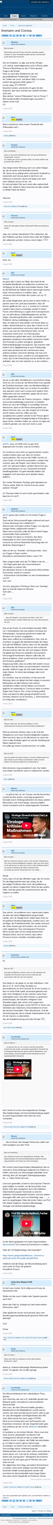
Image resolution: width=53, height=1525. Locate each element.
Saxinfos (44, 16)
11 (20, 35)
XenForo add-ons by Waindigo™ (19, 1522)
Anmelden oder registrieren (40, 2)
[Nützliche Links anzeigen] (50, 1507)
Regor (6, 779)
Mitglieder (33, 16)
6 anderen (39, 1337)
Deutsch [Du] (5, 1515)
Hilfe (50, 1515)
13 (27, 35)
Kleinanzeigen (26, 19)
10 (17, 35)
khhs (5, 1337)
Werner (14, 788)
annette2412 (29, 1337)
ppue (5, 1027)
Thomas (14, 216)
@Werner (33, 1427)
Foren (14, 16)
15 (34, 35)
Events (23, 16)
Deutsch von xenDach (29, 1520)
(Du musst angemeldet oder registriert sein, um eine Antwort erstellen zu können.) (26, 1497)
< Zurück (5, 35)
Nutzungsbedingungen (20, 1518)
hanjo (13, 1349)
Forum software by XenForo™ (11, 1520)
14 (30, 35)
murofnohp (15, 1037)
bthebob (14, 42)
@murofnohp (8, 1244)
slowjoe (6, 135)
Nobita (49, 1511)
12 (24, 35)
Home (6, 16)
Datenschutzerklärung (45, 1518)
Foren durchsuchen (9, 19)
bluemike (15, 955)
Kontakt (44, 1515)
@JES (6, 444)
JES (12, 273)
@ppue (6, 279)
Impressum (32, 1518)
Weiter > (39, 35)
